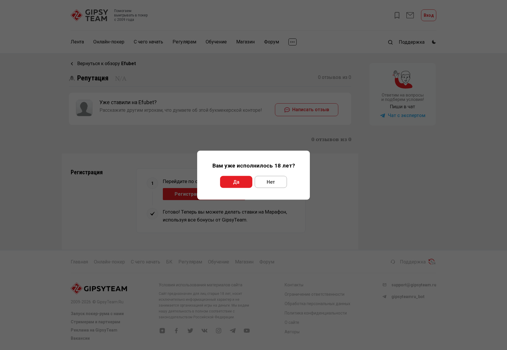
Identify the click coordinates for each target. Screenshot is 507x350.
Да (236, 182)
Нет (271, 182)
